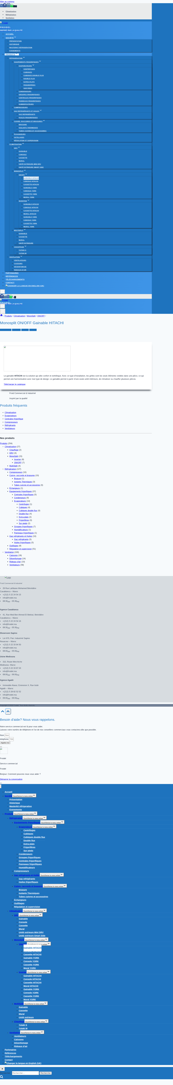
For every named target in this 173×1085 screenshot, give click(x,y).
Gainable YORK (30, 188)
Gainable (23, 151)
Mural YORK (29, 197)
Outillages (19, 137)
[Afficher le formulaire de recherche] (2, 291)
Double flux (29, 78)
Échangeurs (20, 134)
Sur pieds (28, 88)
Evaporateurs (10, 416)
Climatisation (11, 11)
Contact (10, 283)
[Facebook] (5, 6)
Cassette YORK (30, 194)
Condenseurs (25, 91)
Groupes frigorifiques (29, 94)
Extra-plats (29, 82)
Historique (14, 44)
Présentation (15, 41)
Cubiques (28, 72)
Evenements (14, 51)
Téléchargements (15, 279)
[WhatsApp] (10, 297)
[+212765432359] (11, 6)
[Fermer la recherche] (2, 1069)
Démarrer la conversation (11, 779)
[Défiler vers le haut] (2, 712)
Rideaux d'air (15, 562)
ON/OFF (25, 330)
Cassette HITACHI (31, 184)
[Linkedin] (1, 6)
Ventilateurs (20, 260)
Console (23, 154)
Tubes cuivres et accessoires (32, 131)
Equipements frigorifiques (20, 491)
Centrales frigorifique (14, 419)
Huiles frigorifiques (28, 118)
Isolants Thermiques (28, 128)
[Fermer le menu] (0, 786)
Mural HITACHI (30, 214)
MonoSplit (16, 330)
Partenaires (12, 273)
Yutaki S (22, 250)
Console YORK (30, 191)
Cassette (23, 158)
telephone (4, 739)
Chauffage (13, 450)
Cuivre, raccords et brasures (22, 475)
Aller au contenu (7, 1)
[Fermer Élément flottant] (1, 746)
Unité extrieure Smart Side (31, 167)
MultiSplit (13, 466)
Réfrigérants (10, 425)
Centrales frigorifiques (30, 98)
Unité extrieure (26, 243)
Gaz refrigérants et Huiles (20, 536)
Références (12, 276)
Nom (2, 735)
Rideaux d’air (20, 270)
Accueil (10, 34)
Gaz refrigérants (27, 114)
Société (8, 796)
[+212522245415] (14, 6)
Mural (22, 161)
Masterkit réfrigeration (20, 47)
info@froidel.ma (10, 598)
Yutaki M (22, 253)
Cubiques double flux (34, 75)
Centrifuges (29, 69)
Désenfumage (20, 267)
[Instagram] (8, 6)
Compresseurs (21, 107)
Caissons (18, 263)
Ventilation (10, 18)
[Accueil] (1, 316)
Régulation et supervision (26, 140)
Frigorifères (29, 85)
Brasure (23, 124)
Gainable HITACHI (31, 178)
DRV (11, 453)
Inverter (17, 459)
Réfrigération (11, 15)
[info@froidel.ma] (16, 6)
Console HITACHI (31, 181)
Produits (33, 330)
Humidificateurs (26, 104)
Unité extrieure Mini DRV (30, 164)
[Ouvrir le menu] (2, 311)
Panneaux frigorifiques (30, 101)
